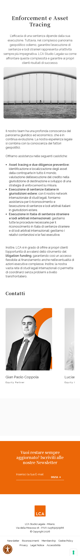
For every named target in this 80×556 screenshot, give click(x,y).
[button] (7, 549)
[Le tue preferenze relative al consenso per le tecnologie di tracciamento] (73, 552)
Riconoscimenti (30, 540)
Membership (49, 540)
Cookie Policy (65, 540)
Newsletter (13, 540)
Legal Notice (37, 545)
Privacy (24, 545)
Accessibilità (53, 545)
